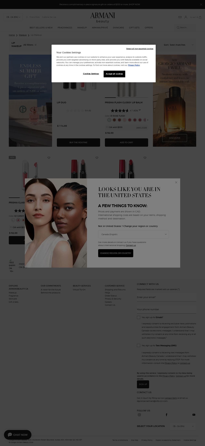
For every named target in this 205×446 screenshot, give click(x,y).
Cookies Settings (91, 74)
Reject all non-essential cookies (139, 49)
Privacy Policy (134, 65)
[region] (104, 63)
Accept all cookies (114, 74)
